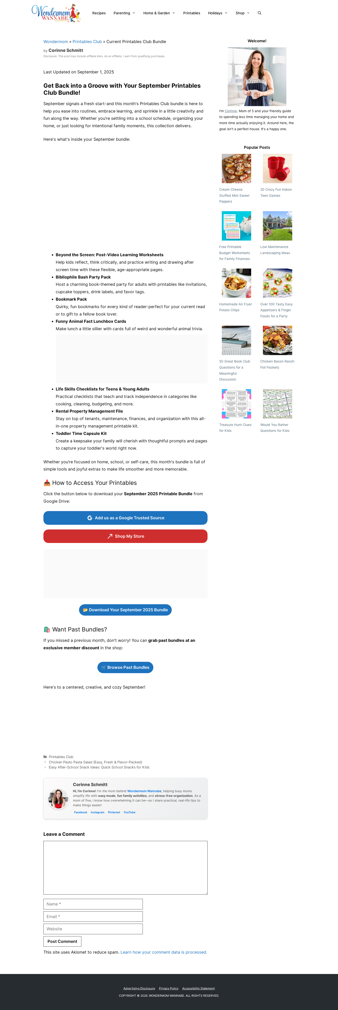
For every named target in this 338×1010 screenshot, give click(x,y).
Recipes (99, 13)
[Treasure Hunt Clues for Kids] (236, 415)
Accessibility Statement (198, 988)
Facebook (80, 812)
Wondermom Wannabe (144, 791)
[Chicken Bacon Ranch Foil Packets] (277, 352)
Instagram (97, 812)
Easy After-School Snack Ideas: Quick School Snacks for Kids (99, 767)
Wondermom (55, 41)
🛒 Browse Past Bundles (125, 667)
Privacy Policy (168, 988)
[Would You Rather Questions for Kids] (277, 415)
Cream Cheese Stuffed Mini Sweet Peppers (234, 195)
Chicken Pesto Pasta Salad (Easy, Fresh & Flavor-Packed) (95, 762)
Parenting (122, 13)
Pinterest (114, 812)
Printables (191, 13)
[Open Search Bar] (259, 13)
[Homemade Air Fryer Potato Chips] (236, 295)
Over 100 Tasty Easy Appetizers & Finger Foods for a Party (276, 310)
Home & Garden (156, 13)
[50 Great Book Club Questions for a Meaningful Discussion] (236, 352)
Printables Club (87, 41)
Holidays (215, 13)
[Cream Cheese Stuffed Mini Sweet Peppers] (236, 180)
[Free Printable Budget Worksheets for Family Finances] (236, 237)
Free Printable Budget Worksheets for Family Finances (234, 253)
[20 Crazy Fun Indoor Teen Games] (277, 180)
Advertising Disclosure (139, 988)
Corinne (231, 111)
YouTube (129, 812)
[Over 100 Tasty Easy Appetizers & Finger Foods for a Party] (277, 295)
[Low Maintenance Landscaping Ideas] (277, 237)
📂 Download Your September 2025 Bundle (125, 609)
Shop (240, 13)
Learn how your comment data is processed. (163, 952)
